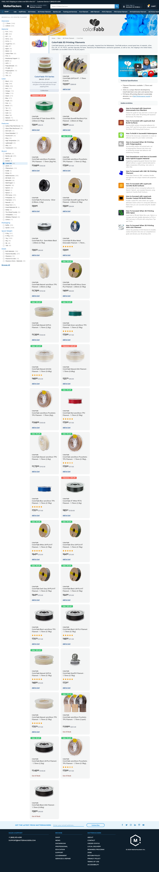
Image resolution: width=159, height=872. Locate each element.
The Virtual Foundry (12, 212)
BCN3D (8, 161)
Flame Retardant (11, 133)
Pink (8, 103)
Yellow (9, 93)
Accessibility (93, 865)
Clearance (10, 256)
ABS (8, 34)
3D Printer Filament (44, 12)
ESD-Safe (9, 131)
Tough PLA (10, 44)
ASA (8, 46)
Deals (4, 249)
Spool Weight (7, 231)
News (57, 840)
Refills (9, 225)
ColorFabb (10, 163)
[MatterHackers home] (12, 6)
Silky (8, 145)
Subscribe (96, 825)
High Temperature (12, 140)
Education (60, 849)
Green (9, 96)
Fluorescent (10, 135)
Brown (8, 105)
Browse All (6, 265)
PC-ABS (9, 68)
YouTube (143, 825)
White (9, 86)
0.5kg (9, 233)
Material (5, 29)
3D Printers (31, 12)
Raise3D (9, 202)
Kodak (8, 171)
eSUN (8, 166)
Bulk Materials (11, 251)
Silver (8, 115)
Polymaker (10, 200)
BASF (8, 158)
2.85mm (9, 26)
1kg (8, 238)
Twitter (126, 825)
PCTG (8, 41)
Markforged (10, 183)
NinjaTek (9, 185)
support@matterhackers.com (22, 840)
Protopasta (10, 197)
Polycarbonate (11, 66)
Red (8, 88)
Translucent (11, 148)
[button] (36, 6)
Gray (8, 83)
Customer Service (43, 1)
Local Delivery (94, 846)
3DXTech (9, 153)
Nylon (8, 48)
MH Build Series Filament (138, 12)
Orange (9, 91)
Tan (8, 108)
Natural (9, 118)
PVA (7, 56)
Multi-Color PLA (11, 120)
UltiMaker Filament (12, 217)
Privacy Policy (94, 859)
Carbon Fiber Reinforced (14, 126)
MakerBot (9, 180)
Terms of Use (93, 862)
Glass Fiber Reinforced (13, 128)
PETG (9, 39)
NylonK (8, 190)
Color (4, 79)
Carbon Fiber (10, 53)
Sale (15, 12)
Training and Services (70, 12)
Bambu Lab (57, 12)
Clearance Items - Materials (15, 261)
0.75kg (9, 236)
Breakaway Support (12, 58)
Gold (8, 113)
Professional (61, 846)
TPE (8, 75)
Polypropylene (11, 70)
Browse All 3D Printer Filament (14, 17)
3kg (8, 240)
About (90, 837)
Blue (8, 98)
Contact (91, 840)
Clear (8, 110)
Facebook (122, 825)
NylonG (9, 188)
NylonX (8, 193)
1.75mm (10, 23)
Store (59, 38)
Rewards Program (96, 849)
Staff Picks (22, 12)
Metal (8, 51)
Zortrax (9, 219)
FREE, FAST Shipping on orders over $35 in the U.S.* (18, 1)
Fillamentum (11, 168)
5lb (7, 243)
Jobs (90, 852)
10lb (8, 245)
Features (5, 123)
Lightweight (10, 143)
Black (9, 81)
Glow (8, 138)
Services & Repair (63, 859)
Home (53, 38)
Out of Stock (67, 732)
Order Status (94, 843)
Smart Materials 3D (12, 207)
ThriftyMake (11, 214)
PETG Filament (107, 12)
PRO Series (10, 195)
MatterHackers (11, 175)
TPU (8, 73)
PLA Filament (83, 12)
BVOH (8, 61)
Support (59, 852)
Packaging (6, 223)
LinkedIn (135, 825)
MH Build (10, 178)
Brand (4, 151)
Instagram (131, 825)
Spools (9, 227)
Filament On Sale (12, 258)
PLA (9, 31)
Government (61, 856)
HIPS (8, 63)
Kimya (8, 173)
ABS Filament (95, 12)
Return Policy (94, 856)
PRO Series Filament (120, 12)
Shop (57, 837)
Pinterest (139, 825)
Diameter (5, 21)
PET (8, 36)
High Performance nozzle (141, 96)
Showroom (60, 843)
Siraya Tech (10, 205)
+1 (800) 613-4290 (54, 1)
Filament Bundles (12, 254)
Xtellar (8, 210)
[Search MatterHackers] (117, 6)
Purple (8, 101)
